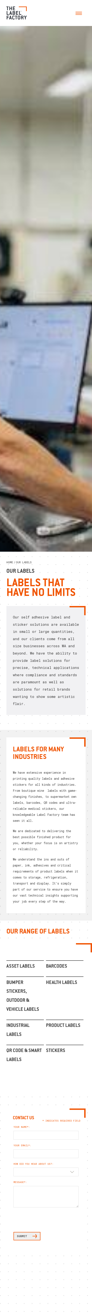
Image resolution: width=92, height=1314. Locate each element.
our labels (24, 562)
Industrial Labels (18, 1030)
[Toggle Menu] (79, 13)
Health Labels (61, 982)
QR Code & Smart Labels (24, 1055)
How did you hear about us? (32, 1163)
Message (18, 1182)
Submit (22, 1236)
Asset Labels (20, 966)
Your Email (20, 1145)
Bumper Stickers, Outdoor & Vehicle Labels (22, 996)
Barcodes (56, 966)
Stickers (55, 1051)
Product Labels (63, 1025)
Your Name (20, 1126)
